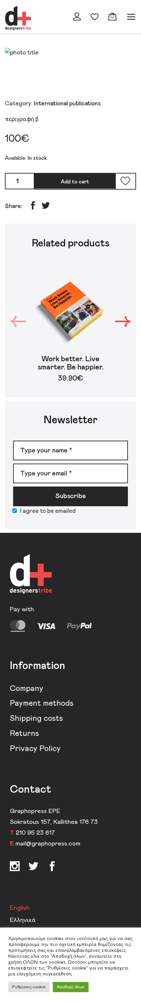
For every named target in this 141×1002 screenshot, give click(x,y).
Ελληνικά (23, 920)
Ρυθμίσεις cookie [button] (29, 987)
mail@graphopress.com (47, 844)
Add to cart (75, 181)
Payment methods (41, 703)
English (20, 908)
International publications (67, 104)
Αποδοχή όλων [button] (71, 987)
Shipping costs (36, 718)
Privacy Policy (35, 749)
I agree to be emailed (48, 511)
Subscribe (70, 496)
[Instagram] (15, 867)
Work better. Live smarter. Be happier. (71, 363)
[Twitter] (52, 867)
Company (26, 689)
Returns (24, 734)
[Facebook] (33, 867)
